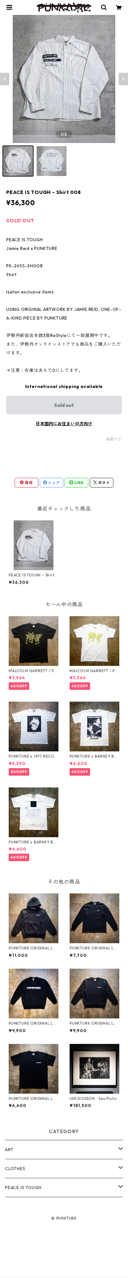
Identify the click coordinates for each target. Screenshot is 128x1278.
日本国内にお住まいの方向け (64, 424)
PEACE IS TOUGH (23, 1187)
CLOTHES (15, 1168)
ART (9, 1149)
